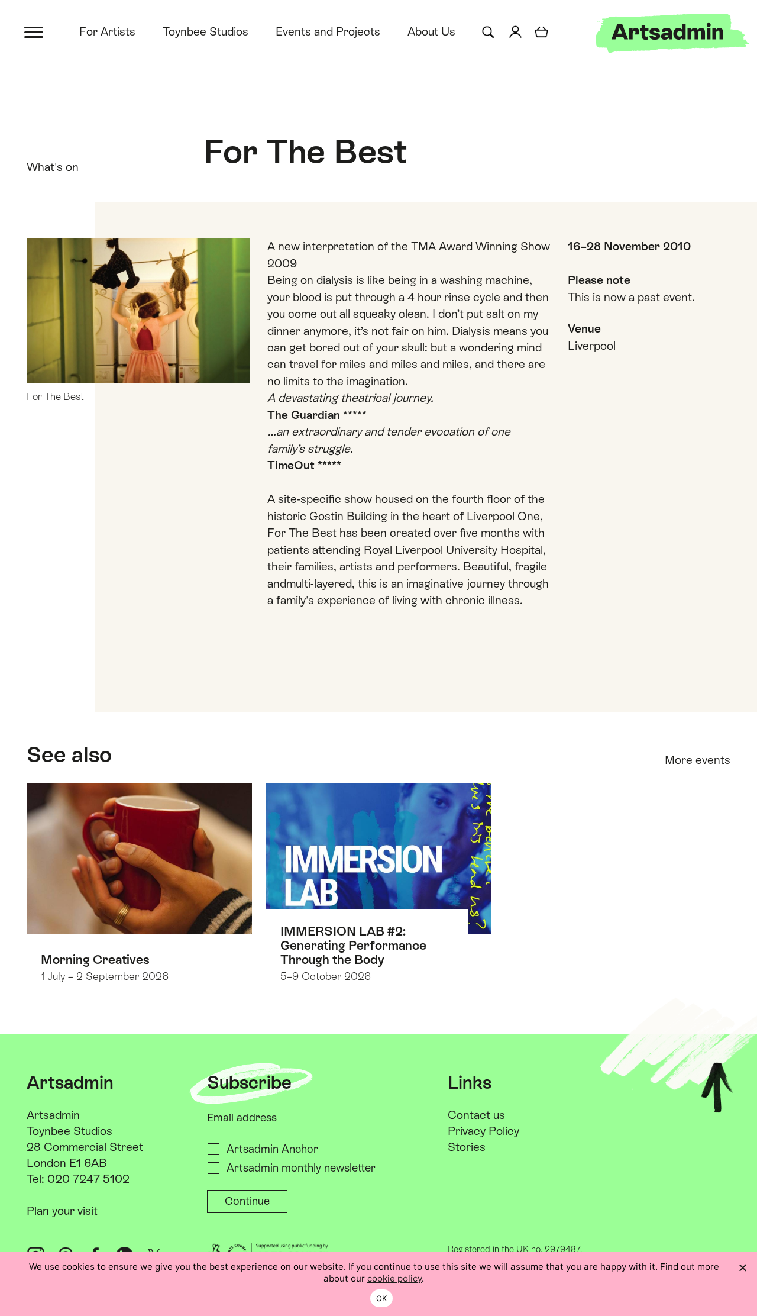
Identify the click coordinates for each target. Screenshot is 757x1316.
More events (697, 759)
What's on (53, 166)
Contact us (476, 1114)
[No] (742, 1267)
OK (381, 1298)
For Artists (107, 31)
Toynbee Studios (205, 31)
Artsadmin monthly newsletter (301, 1168)
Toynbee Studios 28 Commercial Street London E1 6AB (85, 1146)
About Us (431, 31)
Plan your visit (62, 1210)
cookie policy (394, 1278)
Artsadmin (53, 1114)
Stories (467, 1146)
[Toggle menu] (34, 31)
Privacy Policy (483, 1130)
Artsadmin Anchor (272, 1149)
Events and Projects (328, 31)
